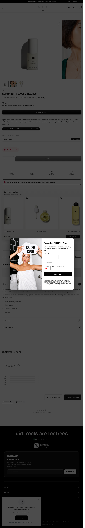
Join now (57, 274)
